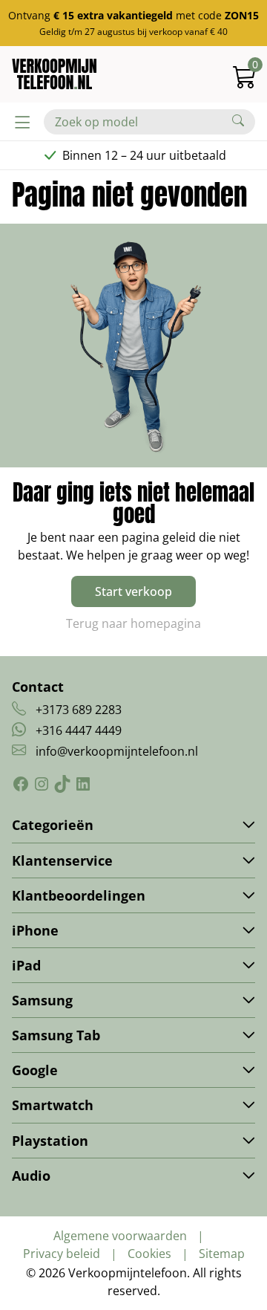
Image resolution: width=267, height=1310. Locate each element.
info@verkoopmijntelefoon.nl (117, 751)
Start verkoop (133, 591)
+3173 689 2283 (79, 709)
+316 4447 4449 (79, 730)
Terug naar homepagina (133, 623)
